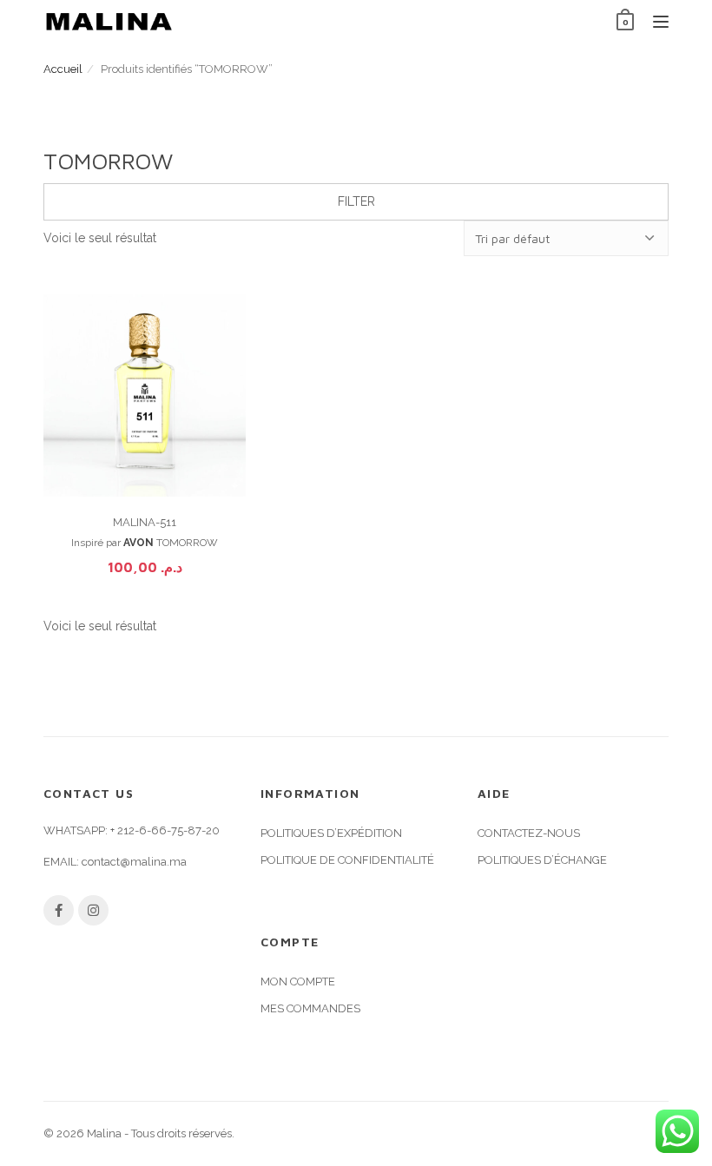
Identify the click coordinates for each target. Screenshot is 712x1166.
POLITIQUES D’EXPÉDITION (331, 833)
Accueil (62, 69)
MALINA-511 (144, 522)
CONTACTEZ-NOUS (529, 833)
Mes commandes (310, 1008)
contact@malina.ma (134, 861)
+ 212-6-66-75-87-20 (165, 830)
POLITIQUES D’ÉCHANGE (542, 859)
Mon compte (297, 981)
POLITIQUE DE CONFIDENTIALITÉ (347, 859)
